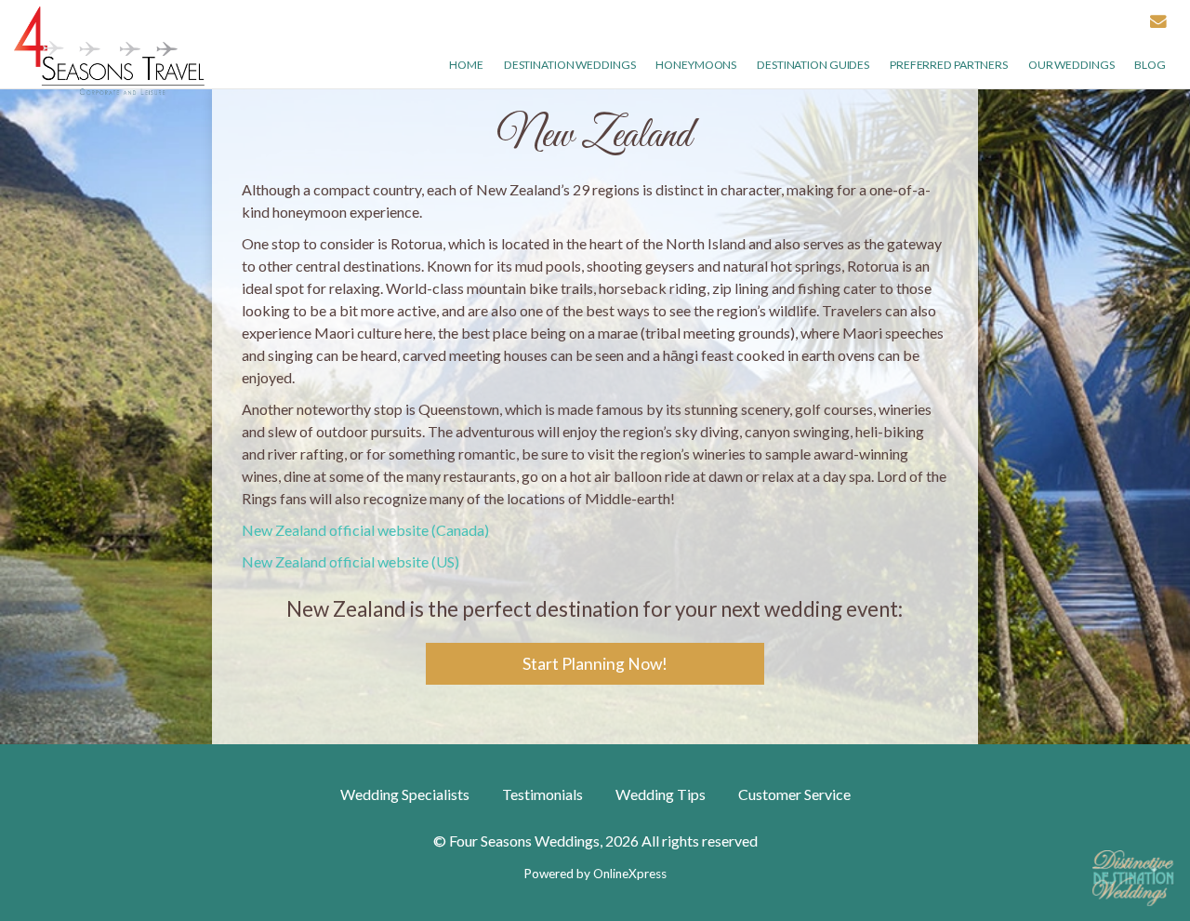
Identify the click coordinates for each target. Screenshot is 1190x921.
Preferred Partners (949, 65)
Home (466, 65)
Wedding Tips (660, 794)
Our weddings (1071, 65)
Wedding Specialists (404, 794)
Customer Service (794, 794)
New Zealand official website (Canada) (365, 530)
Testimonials (542, 794)
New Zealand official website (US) (350, 561)
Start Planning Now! (595, 664)
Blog (1150, 65)
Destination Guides (813, 65)
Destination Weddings (570, 65)
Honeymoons (695, 65)
